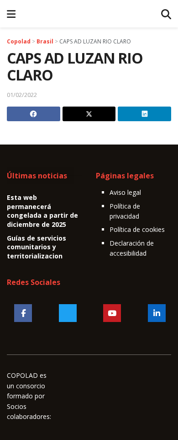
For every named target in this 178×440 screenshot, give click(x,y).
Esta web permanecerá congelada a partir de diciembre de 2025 (42, 211)
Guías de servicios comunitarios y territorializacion (36, 247)
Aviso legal (125, 192)
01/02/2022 (22, 95)
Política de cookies (137, 229)
